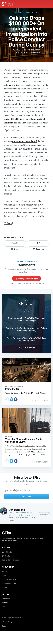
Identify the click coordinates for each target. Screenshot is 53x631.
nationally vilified (12, 84)
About (4, 571)
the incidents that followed (24, 141)
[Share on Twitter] (11, 399)
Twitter (5, 603)
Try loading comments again (26, 278)
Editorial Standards (9, 579)
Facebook (6, 599)
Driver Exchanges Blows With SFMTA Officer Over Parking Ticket (26, 339)
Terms (4, 626)
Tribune (8, 223)
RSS (3, 607)
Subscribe (26, 497)
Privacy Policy (7, 622)
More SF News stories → (26, 348)
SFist (6, 533)
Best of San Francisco (10, 560)
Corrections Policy (9, 583)
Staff (4, 575)
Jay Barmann (32, 13)
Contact (5, 587)
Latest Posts (7, 552)
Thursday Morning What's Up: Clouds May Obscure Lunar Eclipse (26, 319)
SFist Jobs (6, 556)
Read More (44, 514)
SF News (19, 13)
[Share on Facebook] (16, 399)
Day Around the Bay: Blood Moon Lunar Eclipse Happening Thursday (26, 329)
